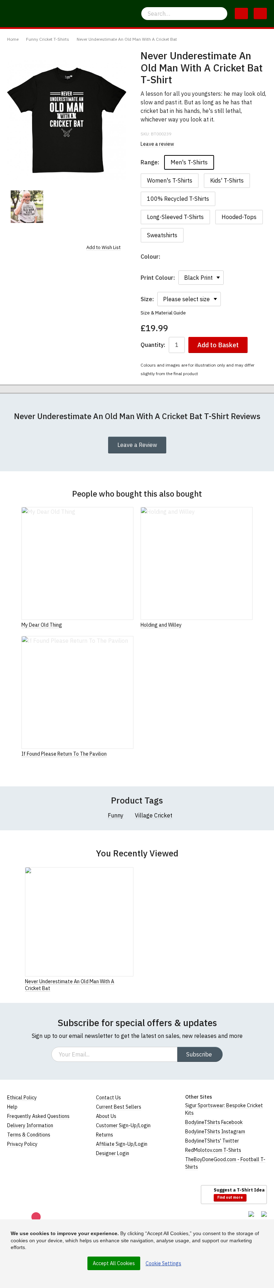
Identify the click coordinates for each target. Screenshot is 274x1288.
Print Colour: (158, 277)
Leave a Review (137, 444)
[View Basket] (241, 13)
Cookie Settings (163, 1263)
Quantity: (153, 345)
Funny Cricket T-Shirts (47, 39)
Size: (147, 299)
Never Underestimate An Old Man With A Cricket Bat (127, 39)
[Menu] (260, 13)
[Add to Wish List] (131, 981)
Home (13, 39)
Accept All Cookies (114, 1263)
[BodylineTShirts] (36, 1194)
